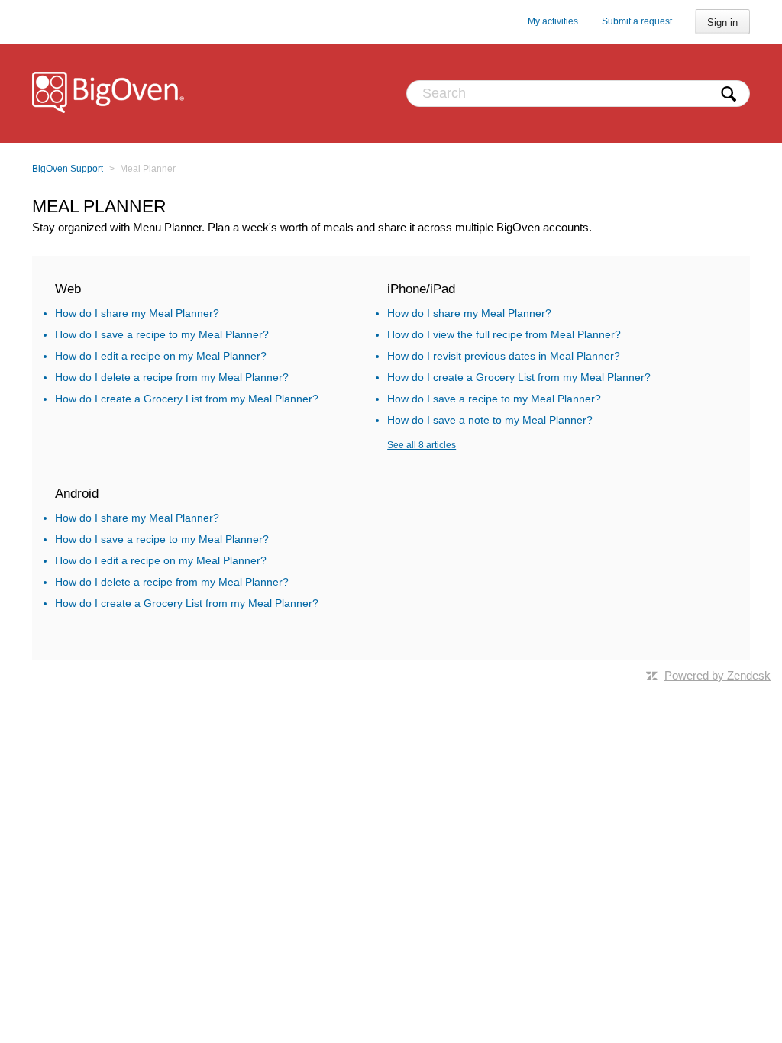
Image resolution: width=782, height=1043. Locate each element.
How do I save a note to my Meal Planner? (490, 420)
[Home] (109, 93)
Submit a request (637, 21)
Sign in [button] (722, 22)
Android (77, 493)
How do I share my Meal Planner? (137, 313)
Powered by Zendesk (717, 675)
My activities (553, 21)
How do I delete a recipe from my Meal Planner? (172, 377)
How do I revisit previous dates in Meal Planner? (503, 356)
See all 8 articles (421, 445)
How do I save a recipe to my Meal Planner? (162, 334)
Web (68, 289)
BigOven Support (67, 168)
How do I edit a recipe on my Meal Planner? (161, 356)
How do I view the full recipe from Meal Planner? (504, 334)
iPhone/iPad (421, 289)
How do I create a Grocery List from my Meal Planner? (186, 398)
